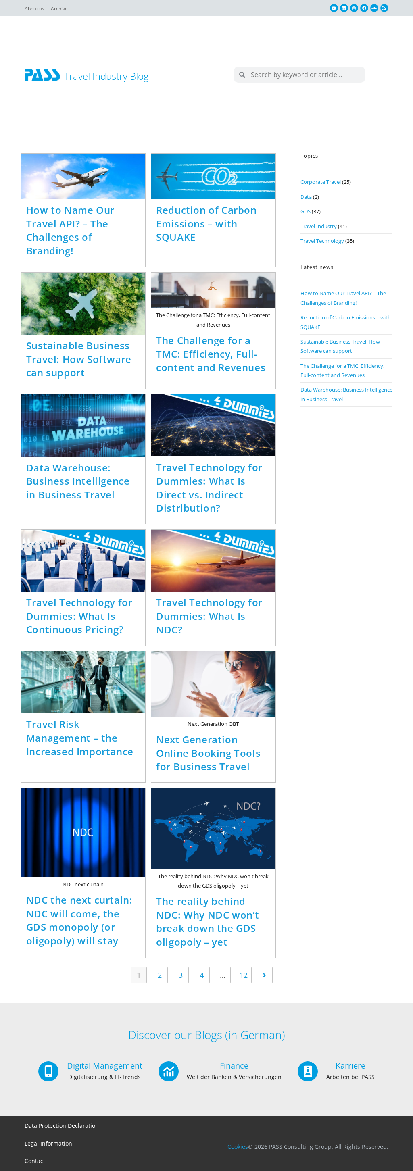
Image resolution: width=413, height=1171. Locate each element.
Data (306, 196)
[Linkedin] (344, 8)
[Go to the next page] (265, 975)
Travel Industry (318, 226)
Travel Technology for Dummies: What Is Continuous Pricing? (79, 616)
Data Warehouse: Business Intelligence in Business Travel (78, 481)
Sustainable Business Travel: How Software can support (78, 359)
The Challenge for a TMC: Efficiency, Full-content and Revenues (210, 353)
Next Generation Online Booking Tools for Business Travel (208, 753)
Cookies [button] (237, 1146)
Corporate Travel (320, 181)
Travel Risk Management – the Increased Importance (79, 737)
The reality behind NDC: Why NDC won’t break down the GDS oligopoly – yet (207, 921)
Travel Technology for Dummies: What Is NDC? (209, 616)
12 (244, 975)
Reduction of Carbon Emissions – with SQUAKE (206, 223)
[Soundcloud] (374, 8)
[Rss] (384, 8)
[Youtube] (334, 8)
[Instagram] (354, 8)
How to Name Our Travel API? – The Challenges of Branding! (70, 230)
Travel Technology (322, 240)
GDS (305, 211)
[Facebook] (364, 8)
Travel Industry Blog (106, 76)
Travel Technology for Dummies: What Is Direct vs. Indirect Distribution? (209, 487)
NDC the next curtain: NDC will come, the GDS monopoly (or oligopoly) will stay (79, 920)
